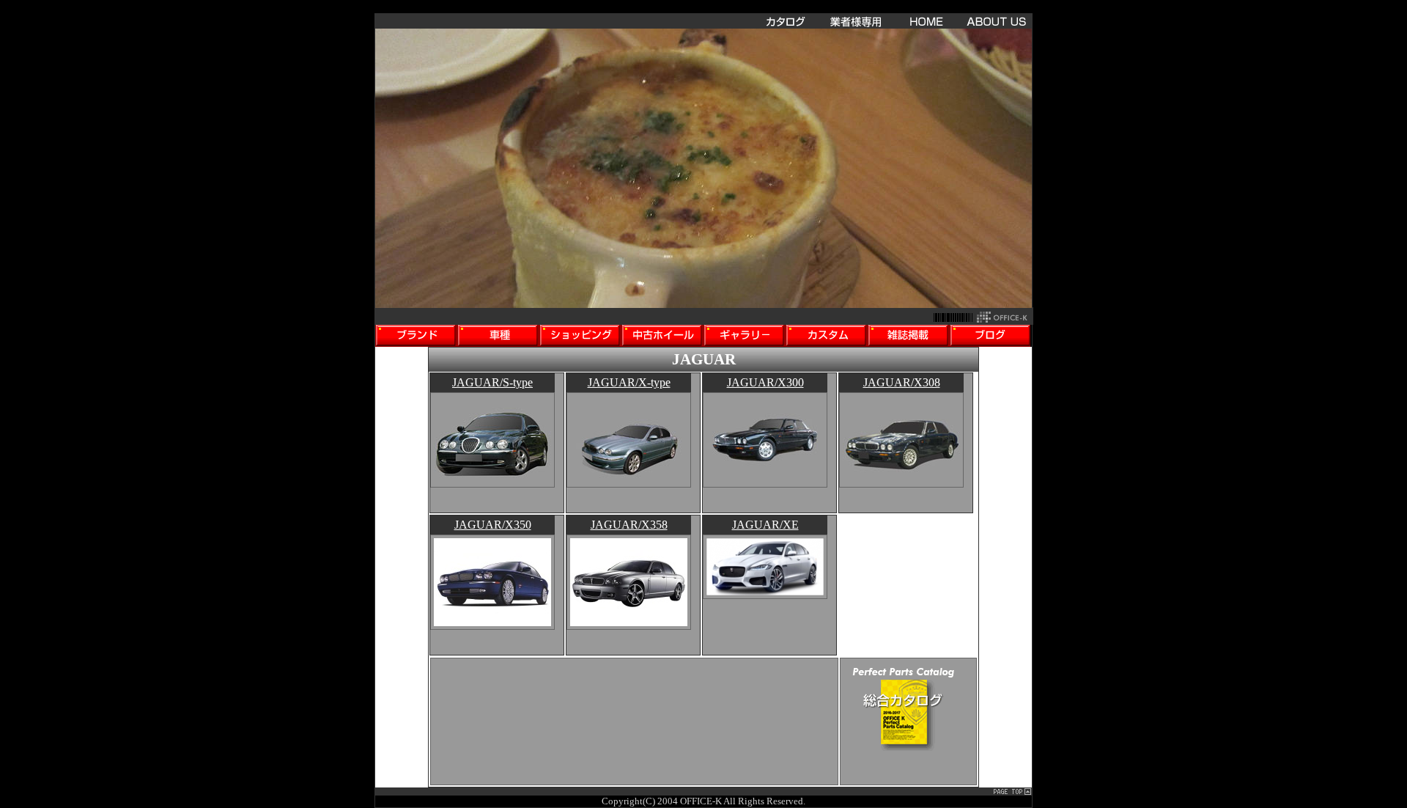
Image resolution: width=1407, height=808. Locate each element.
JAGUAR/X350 (492, 524)
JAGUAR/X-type (629, 382)
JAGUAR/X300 (765, 382)
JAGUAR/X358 (629, 524)
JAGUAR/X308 (901, 382)
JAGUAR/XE (765, 524)
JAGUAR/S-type (492, 382)
